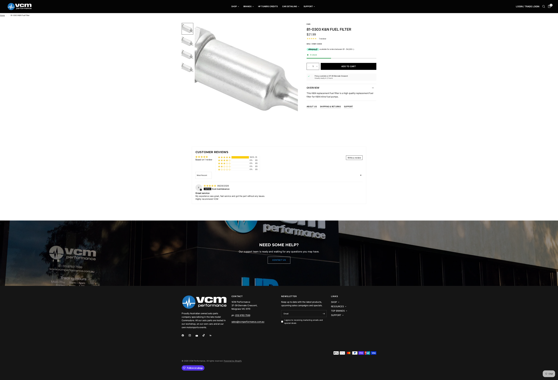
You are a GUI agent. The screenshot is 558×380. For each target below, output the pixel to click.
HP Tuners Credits (268, 6)
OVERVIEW (313, 87)
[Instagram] (192, 335)
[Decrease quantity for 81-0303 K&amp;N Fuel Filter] (309, 66)
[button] (224, 157)
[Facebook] (185, 335)
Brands (247, 6)
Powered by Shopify (233, 361)
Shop (234, 6)
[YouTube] (199, 335)
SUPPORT (336, 315)
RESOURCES (337, 306)
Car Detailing (289, 6)
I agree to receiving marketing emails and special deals (303, 321)
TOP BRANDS (338, 310)
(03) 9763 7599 (242, 315)
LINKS (334, 296)
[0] (549, 6)
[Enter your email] (324, 313)
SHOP (334, 302)
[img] (210, 185)
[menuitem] (235, 6)
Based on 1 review (203, 159)
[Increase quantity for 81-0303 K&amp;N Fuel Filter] (317, 66)
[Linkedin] (212, 335)
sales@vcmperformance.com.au (247, 321)
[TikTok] (206, 335)
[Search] (544, 6)
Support (308, 6)
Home (2, 15)
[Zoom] (292, 29)
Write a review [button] (354, 157)
